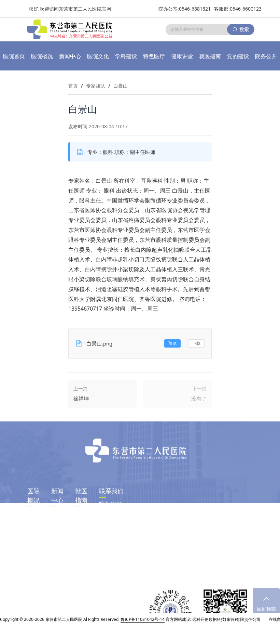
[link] (73, 85)
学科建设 (126, 56)
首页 (73, 85)
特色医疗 (154, 56)
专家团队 (95, 85)
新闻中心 (70, 56)
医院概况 (42, 56)
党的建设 (238, 56)
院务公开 (266, 56)
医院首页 (14, 56)
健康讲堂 (182, 56)
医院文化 (98, 56)
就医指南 (210, 56)
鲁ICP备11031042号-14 (143, 619)
